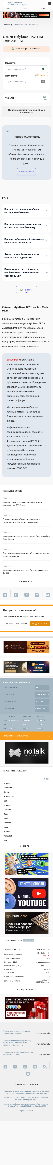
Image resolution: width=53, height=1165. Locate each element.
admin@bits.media (42, 1033)
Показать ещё (28, 291)
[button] (43, 69)
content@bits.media (42, 1044)
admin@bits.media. (30, 1100)
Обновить (24, 846)
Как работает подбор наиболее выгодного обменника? (21, 211)
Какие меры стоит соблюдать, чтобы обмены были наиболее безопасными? (21, 272)
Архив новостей (26, 1111)
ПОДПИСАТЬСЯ (39, 624)
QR (44, 1106)
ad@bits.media (44, 1054)
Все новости (25, 581)
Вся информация (25, 989)
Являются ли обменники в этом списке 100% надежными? (22, 256)
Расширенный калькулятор (16, 736)
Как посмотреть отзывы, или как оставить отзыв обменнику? (22, 226)
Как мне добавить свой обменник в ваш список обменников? (24, 241)
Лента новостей (12, 491)
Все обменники (26, 171)
